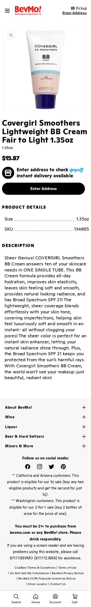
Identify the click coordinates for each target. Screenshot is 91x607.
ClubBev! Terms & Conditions (34, 568)
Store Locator (36, 584)
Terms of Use (67, 568)
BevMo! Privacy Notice (67, 573)
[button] (8, 10)
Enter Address (74, 13)
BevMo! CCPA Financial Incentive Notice (46, 578)
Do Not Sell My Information (28, 573)
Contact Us (57, 584)
